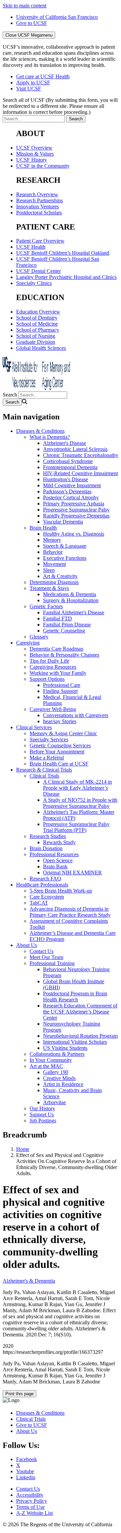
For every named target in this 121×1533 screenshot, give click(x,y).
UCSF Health (30, 247)
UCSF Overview (34, 148)
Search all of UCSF (60, 106)
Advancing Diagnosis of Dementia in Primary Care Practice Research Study (70, 912)
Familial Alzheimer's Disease (73, 612)
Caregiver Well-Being (53, 709)
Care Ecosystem (47, 897)
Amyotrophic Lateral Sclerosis (75, 449)
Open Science (58, 860)
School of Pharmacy (37, 330)
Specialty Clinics (34, 283)
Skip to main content (24, 5)
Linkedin (25, 1477)
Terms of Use (30, 1507)
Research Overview (37, 194)
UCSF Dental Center (38, 271)
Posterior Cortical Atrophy (71, 497)
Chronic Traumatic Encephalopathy (80, 455)
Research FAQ (45, 878)
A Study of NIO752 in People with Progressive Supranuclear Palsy (80, 803)
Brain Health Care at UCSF (59, 763)
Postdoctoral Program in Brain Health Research (75, 996)
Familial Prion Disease (67, 624)
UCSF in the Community (43, 166)
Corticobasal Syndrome (68, 461)
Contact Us (41, 951)
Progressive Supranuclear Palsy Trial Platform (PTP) (76, 827)
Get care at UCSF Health (43, 76)
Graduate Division (35, 342)
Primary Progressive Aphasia (73, 503)
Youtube (25, 1471)
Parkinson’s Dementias (67, 491)
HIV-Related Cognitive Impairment (80, 473)
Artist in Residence (63, 1084)
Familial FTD (57, 618)
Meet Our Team (46, 957)
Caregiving (28, 643)
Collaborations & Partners (57, 1054)
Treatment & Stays (49, 588)
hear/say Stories (59, 721)
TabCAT (39, 903)
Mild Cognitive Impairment (72, 485)
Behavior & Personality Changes (64, 655)
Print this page (19, 1393)
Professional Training (52, 963)
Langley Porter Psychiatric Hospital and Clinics (66, 277)
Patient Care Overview (40, 241)
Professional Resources (54, 854)
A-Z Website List (34, 1513)
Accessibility (29, 1495)
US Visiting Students (65, 1048)
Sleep (49, 570)
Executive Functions (64, 558)
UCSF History (31, 160)
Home (22, 1149)
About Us (26, 945)
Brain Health (43, 528)
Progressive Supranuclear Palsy (76, 509)
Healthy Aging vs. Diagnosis (73, 534)
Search (10, 395)
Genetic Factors (46, 606)
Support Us (42, 1114)
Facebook (26, 1459)
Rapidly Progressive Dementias (76, 516)
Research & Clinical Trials (44, 770)
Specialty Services (49, 739)
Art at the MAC (46, 1066)
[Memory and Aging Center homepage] (36, 388)
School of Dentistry (36, 318)
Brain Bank (55, 866)
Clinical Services (34, 727)
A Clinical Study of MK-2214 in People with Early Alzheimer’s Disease (77, 788)
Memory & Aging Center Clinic (63, 733)
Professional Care (61, 685)
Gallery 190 (55, 1072)
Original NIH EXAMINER (72, 872)
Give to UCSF (31, 23)
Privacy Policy (31, 1501)
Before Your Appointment (57, 751)
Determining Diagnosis (54, 582)
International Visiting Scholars (75, 1042)
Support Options (47, 679)
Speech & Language (64, 546)
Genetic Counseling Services (60, 745)
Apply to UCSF (33, 82)
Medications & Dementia (69, 594)
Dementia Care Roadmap (56, 649)
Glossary (39, 636)
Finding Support (60, 691)
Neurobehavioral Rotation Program (80, 1036)
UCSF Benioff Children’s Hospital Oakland (62, 253)
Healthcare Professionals (42, 884)
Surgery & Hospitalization (70, 600)
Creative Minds (59, 1078)
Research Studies (48, 836)
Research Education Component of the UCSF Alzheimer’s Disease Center (80, 1012)
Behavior (53, 552)
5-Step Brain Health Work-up (61, 891)
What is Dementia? (50, 437)
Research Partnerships (39, 200)
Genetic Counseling (64, 630)
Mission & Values (35, 154)
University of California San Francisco (57, 17)
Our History (42, 1108)
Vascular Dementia (63, 522)
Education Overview (38, 312)
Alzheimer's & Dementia (29, 1281)
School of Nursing (35, 336)
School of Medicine (37, 324)
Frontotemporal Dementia (70, 467)
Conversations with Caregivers (75, 715)
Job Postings (43, 1120)
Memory (52, 540)
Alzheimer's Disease (64, 443)
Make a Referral (47, 757)
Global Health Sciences (41, 348)
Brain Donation (46, 848)
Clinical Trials (44, 776)
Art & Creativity (60, 576)
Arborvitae (54, 1102)
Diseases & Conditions (40, 431)
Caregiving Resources (53, 667)
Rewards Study (59, 842)
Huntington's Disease (65, 479)
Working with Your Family (58, 673)
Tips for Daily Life (49, 661)
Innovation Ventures (37, 206)
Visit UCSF (28, 88)
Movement (54, 564)
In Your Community (51, 1060)
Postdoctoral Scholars (39, 212)
